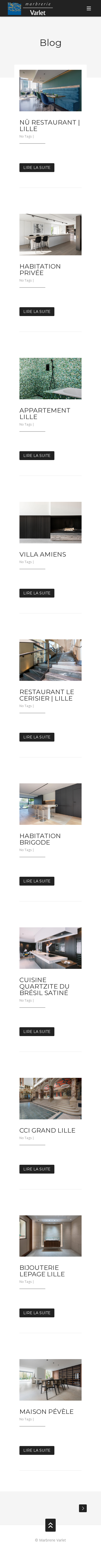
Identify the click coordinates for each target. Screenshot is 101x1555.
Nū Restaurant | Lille (49, 125)
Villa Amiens (42, 554)
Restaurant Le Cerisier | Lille (46, 695)
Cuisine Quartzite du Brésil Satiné (44, 986)
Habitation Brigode (40, 839)
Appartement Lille (44, 413)
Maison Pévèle (46, 1411)
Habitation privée (40, 269)
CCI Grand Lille (47, 1130)
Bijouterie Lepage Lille (42, 1271)
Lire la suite (37, 167)
